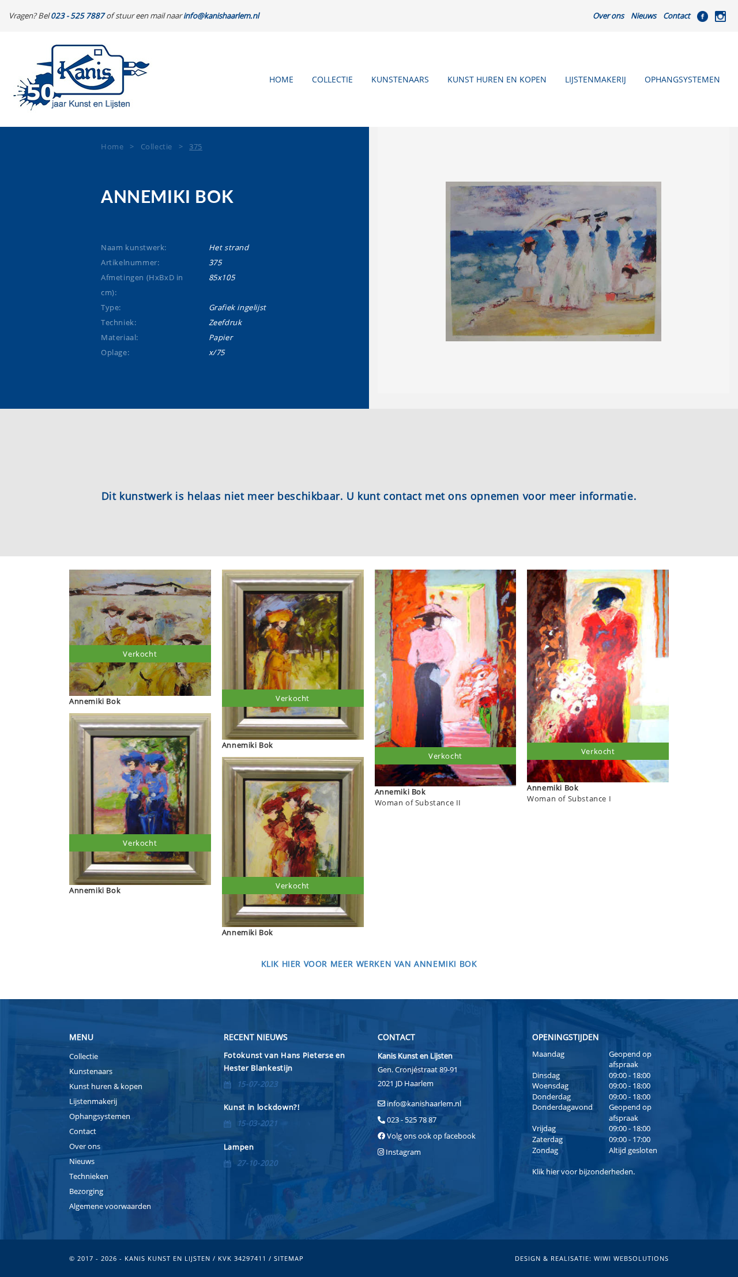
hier (552, 1171)
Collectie (332, 79)
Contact (676, 15)
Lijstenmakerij (595, 79)
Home (281, 79)
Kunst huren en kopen (497, 79)
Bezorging (86, 1191)
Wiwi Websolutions (631, 1258)
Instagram (403, 1152)
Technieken (88, 1176)
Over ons (608, 15)
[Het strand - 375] (553, 261)
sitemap (289, 1258)
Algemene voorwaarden (110, 1206)
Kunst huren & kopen (105, 1086)
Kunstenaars (400, 79)
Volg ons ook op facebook (430, 1136)
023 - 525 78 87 (411, 1119)
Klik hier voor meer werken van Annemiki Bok (369, 963)
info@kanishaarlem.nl (424, 1103)
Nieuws (643, 15)
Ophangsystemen (682, 79)
